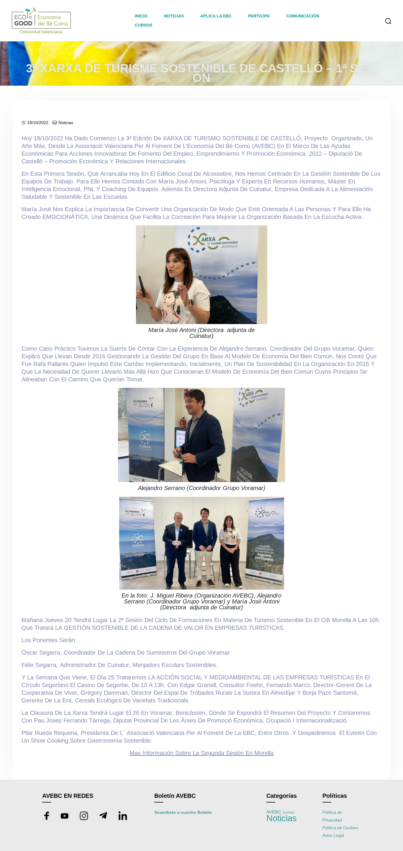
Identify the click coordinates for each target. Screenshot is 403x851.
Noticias (65, 122)
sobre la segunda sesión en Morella (201, 753)
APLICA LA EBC (216, 16)
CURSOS (143, 25)
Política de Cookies (340, 827)
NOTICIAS (174, 16)
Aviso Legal (333, 835)
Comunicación (302, 16)
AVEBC (273, 812)
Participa (259, 16)
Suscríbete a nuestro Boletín (183, 812)
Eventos (289, 812)
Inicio (141, 16)
